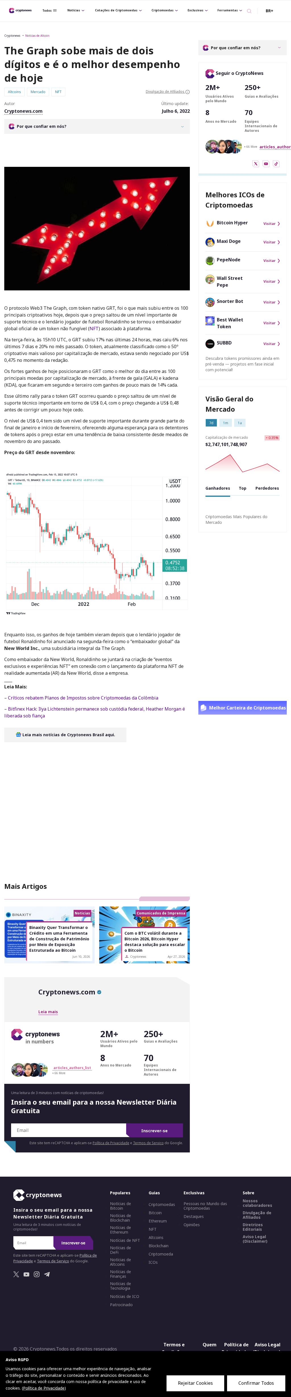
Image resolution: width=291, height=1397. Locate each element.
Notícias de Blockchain (120, 1218)
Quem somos (209, 1348)
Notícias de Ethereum (120, 1230)
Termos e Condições (173, 1348)
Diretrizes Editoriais (253, 1227)
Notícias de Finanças (120, 1274)
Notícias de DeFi (120, 1250)
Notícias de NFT (125, 1240)
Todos (47, 11)
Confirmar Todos (256, 1383)
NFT (94, 328)
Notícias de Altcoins (120, 1262)
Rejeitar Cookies (195, 1383)
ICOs (153, 1262)
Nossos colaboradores (257, 1203)
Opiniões (192, 1225)
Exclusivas (195, 10)
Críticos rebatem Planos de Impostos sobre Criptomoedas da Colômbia (83, 698)
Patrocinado (121, 1305)
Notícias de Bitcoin (120, 1206)
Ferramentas (227, 10)
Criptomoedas (162, 10)
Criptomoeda (161, 1254)
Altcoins (156, 1238)
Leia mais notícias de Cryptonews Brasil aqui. (68, 734)
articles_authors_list (72, 1067)
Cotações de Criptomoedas (116, 10)
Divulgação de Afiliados (257, 1215)
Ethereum (158, 1221)
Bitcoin (155, 1213)
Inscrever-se (154, 1130)
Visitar (269, 223)
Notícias (73, 10)
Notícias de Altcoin (37, 36)
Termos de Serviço (148, 1142)
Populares (120, 1193)
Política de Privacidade (111, 1142)
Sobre (248, 1193)
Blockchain (159, 1246)
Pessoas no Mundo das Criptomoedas (205, 1206)
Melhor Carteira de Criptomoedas (247, 708)
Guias (154, 1193)
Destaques (194, 1217)
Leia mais (48, 1011)
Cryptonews (12, 36)
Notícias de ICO (124, 1297)
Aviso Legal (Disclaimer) (255, 1239)
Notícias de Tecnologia (120, 1286)
